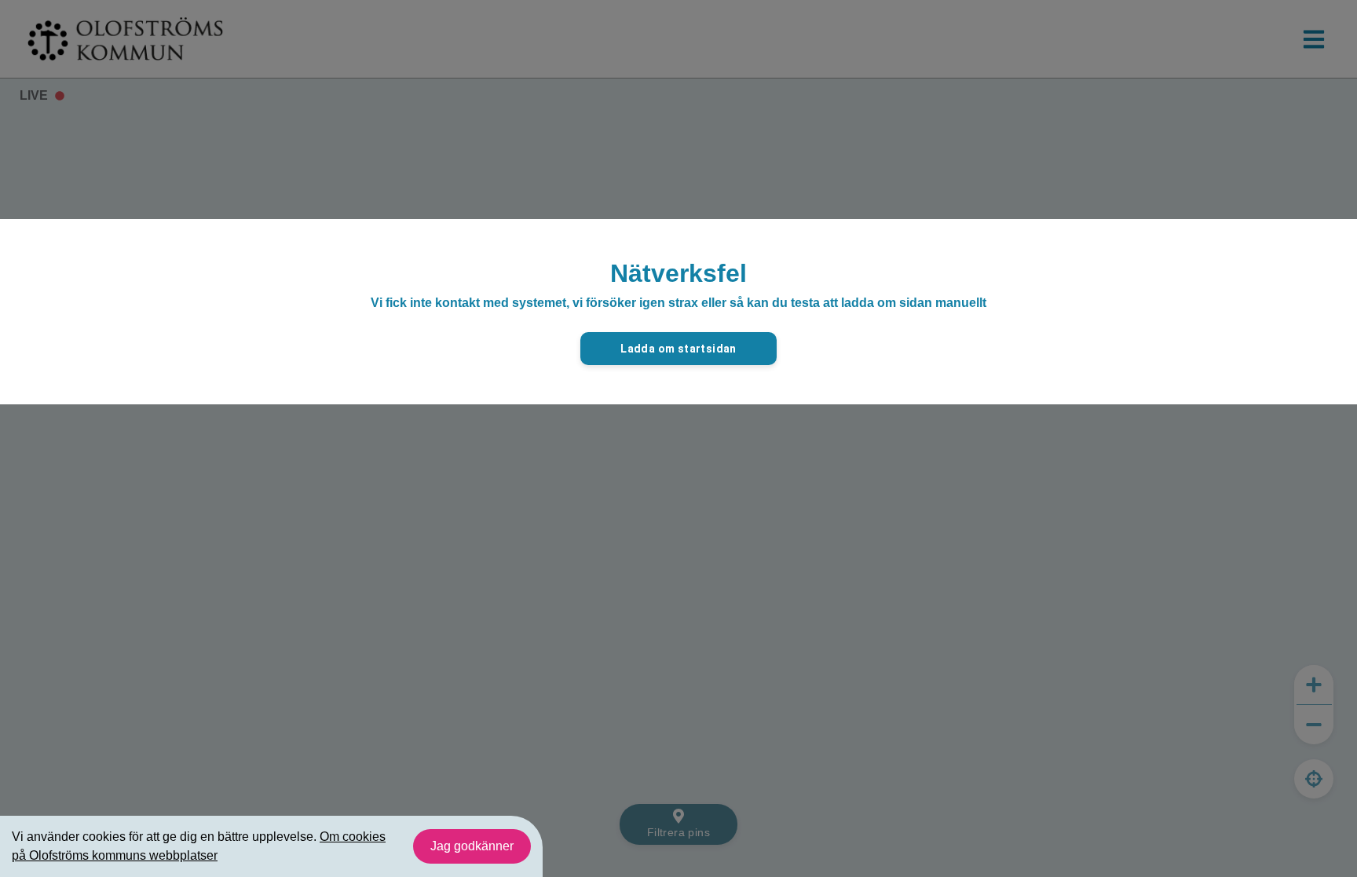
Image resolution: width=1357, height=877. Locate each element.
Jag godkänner (472, 846)
